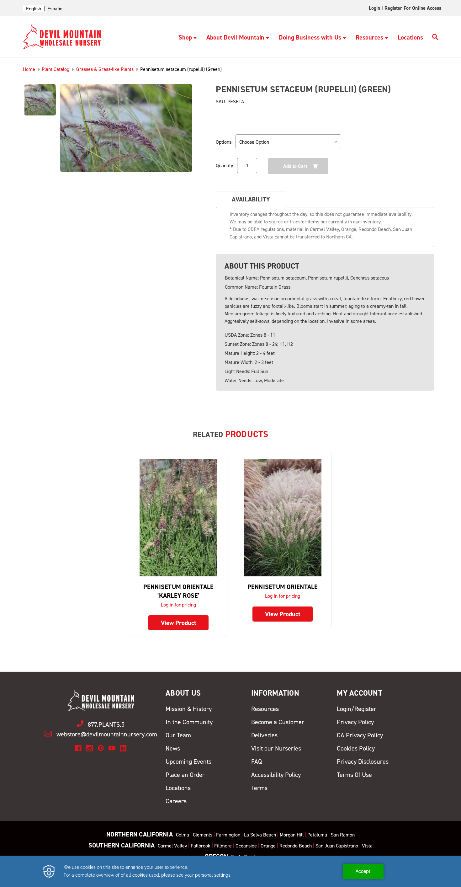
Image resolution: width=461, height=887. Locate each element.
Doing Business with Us (310, 37)
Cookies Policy (356, 748)
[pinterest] (101, 748)
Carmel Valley (172, 845)
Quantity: (225, 165)
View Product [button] (178, 623)
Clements (202, 834)
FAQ (256, 761)
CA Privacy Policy (360, 735)
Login (374, 8)
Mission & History (189, 709)
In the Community (189, 722)
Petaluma (317, 834)
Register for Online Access (412, 8)
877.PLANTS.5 (106, 724)
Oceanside (246, 845)
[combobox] (33, 8)
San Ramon (343, 834)
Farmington (228, 834)
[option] (55, 8)
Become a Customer (277, 722)
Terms (259, 788)
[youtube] (112, 748)
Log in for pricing (178, 604)
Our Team (178, 735)
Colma (182, 834)
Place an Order (185, 775)
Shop (185, 37)
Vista (367, 845)
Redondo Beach (295, 845)
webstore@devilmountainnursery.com (106, 734)
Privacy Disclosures (363, 761)
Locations (410, 37)
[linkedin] (123, 748)
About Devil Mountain (235, 37)
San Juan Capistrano (336, 845)
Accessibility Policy (276, 775)
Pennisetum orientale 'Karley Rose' (178, 591)
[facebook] (78, 748)
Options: (224, 142)
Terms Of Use (354, 775)
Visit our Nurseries (276, 748)
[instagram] (89, 748)
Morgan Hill (292, 834)
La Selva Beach (260, 834)
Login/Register (356, 709)
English (33, 8)
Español (55, 8)
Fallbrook (200, 845)
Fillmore (223, 845)
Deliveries (264, 735)
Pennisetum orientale (282, 587)
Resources (369, 37)
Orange (268, 845)
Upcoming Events (188, 761)
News (173, 748)
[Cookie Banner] (230, 871)
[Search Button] (435, 38)
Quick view (178, 517)
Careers (176, 801)
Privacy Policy (355, 722)
